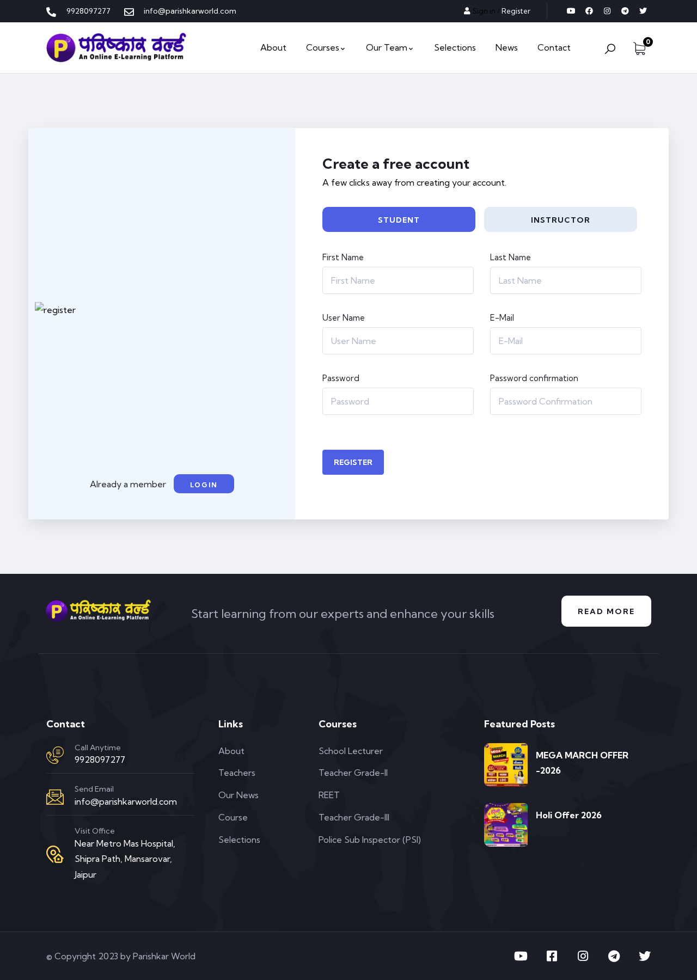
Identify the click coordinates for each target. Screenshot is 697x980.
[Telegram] (625, 11)
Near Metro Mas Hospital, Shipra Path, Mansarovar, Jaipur (125, 859)
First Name (343, 257)
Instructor (560, 220)
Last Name (510, 257)
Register (353, 462)
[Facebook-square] (552, 956)
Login (204, 485)
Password (340, 378)
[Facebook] (589, 11)
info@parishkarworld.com (126, 801)
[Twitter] (643, 11)
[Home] (116, 48)
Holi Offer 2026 (569, 815)
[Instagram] (607, 11)
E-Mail (502, 318)
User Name (343, 318)
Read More (606, 611)
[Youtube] (571, 11)
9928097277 (100, 759)
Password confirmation (534, 378)
